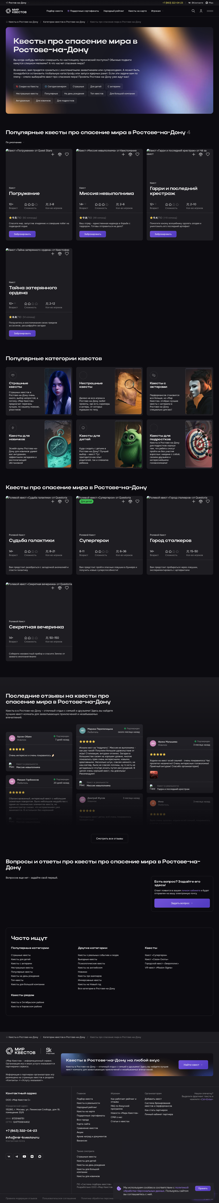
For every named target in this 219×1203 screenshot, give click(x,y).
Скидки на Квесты (28, 86)
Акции (80, 1132)
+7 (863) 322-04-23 (21, 1131)
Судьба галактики (31, 540)
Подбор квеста (54, 10)
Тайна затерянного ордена (33, 290)
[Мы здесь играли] (53, 154)
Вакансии (82, 1140)
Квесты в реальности (88, 1103)
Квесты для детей (89, 437)
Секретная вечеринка (36, 627)
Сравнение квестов (87, 1128)
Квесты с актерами (158, 385)
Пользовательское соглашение (59, 1198)
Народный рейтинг (114, 10)
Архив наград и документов (92, 1136)
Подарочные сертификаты (84, 10)
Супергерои (94, 540)
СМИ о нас (116, 1117)
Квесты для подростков (160, 437)
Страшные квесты (18, 385)
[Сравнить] (60, 154)
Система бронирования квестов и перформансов (158, 1104)
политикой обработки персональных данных (156, 1189)
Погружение (24, 193)
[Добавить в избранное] (67, 154)
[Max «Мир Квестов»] (40, 1156)
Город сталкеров (170, 540)
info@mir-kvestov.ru (22, 1137)
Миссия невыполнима (106, 193)
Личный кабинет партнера (159, 1114)
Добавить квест (153, 1098)
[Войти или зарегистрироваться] (201, 11)
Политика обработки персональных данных (104, 1198)
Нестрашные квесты (91, 385)
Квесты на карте (137, 10)
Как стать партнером (156, 1110)
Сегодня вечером (57, 86)
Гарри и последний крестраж (173, 191)
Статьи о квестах (120, 1121)
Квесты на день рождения (91, 1165)
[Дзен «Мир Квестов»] (32, 1156)
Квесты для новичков (19, 437)
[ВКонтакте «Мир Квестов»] (9, 1156)
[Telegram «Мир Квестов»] (16, 1156)
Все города (83, 1119)
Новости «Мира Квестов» (124, 1113)
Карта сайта (83, 1123)
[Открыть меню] (210, 11)
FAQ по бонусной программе (120, 1107)
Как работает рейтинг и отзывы (123, 1100)
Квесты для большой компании (88, 1170)
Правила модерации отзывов (21, 1198)
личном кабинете (191, 890)
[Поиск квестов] (193, 11)
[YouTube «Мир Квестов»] (24, 1156)
